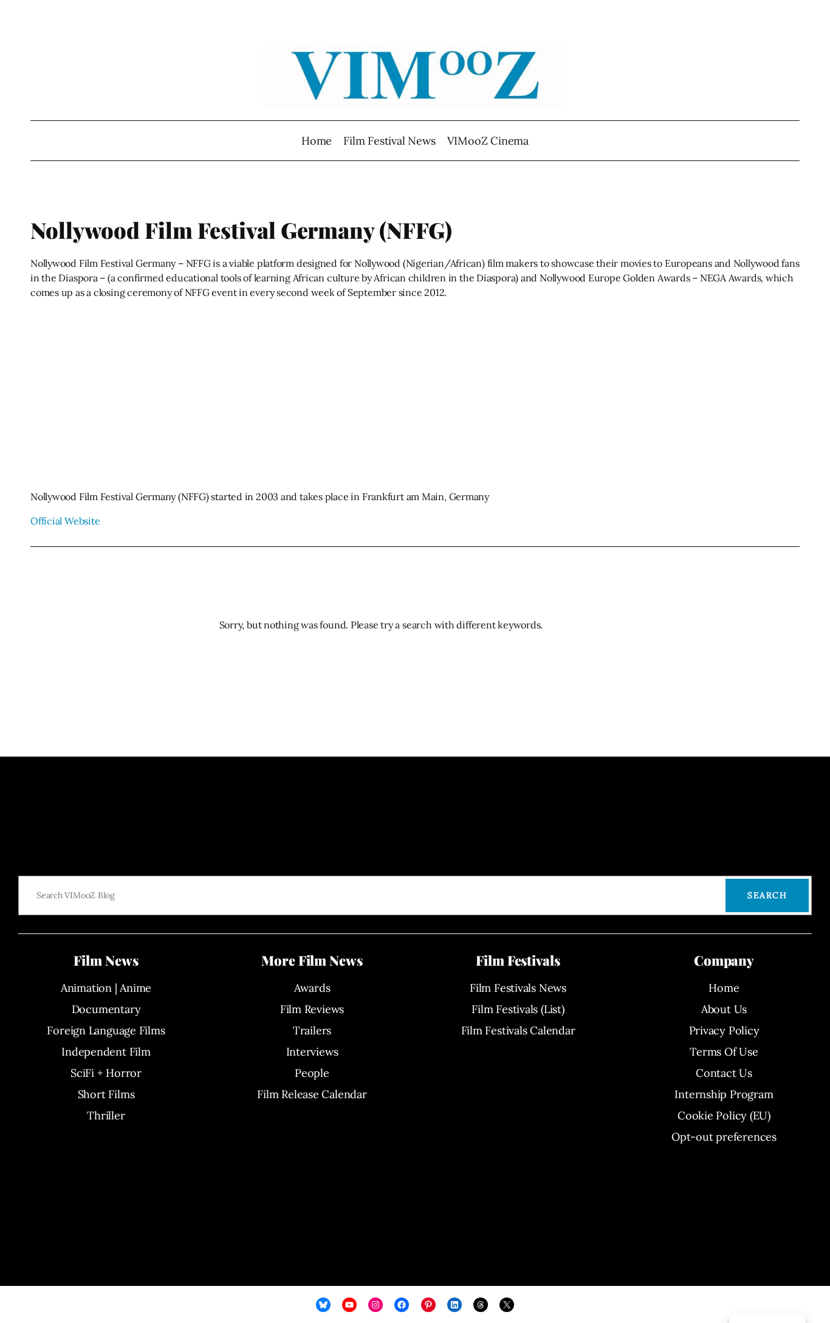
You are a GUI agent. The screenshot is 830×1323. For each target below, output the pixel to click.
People (312, 1073)
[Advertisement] (415, 394)
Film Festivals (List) (518, 1009)
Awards (312, 988)
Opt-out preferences (724, 1137)
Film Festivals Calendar (518, 1030)
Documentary (106, 1009)
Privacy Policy (724, 1030)
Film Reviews (312, 1009)
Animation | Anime (106, 988)
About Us (724, 1009)
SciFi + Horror (106, 1073)
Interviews (312, 1052)
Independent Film (105, 1052)
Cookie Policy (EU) (723, 1115)
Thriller (106, 1115)
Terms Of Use (724, 1052)
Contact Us (724, 1073)
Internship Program (723, 1094)
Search (767, 895)
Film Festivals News (518, 988)
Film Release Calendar (311, 1094)
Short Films (106, 1094)
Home (316, 141)
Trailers (312, 1030)
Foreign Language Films (106, 1030)
